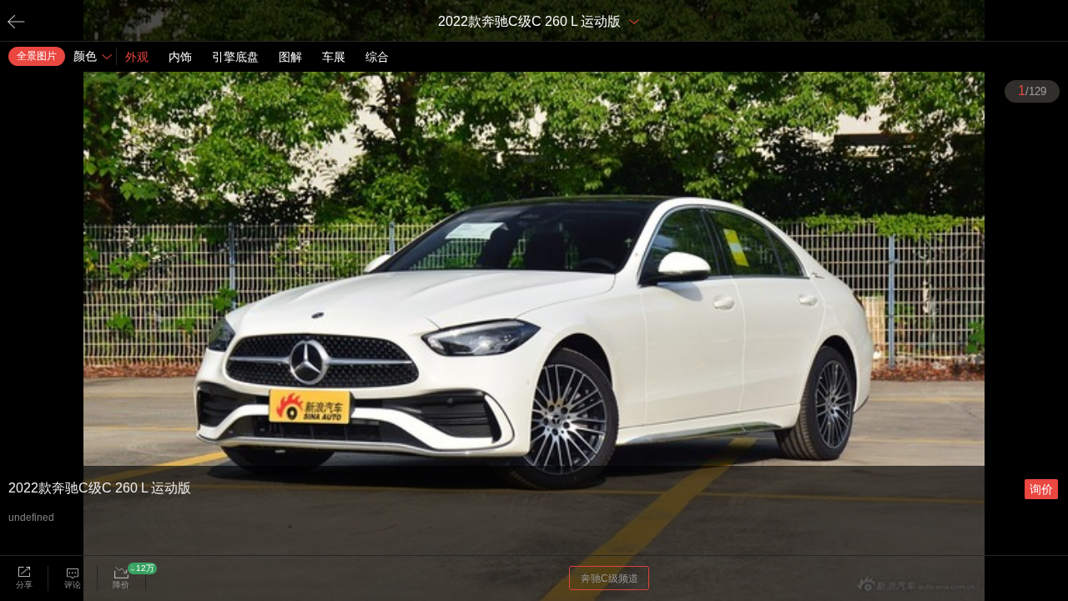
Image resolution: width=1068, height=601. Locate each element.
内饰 (180, 56)
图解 (290, 56)
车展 (333, 56)
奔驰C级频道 (609, 578)
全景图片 (37, 56)
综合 (377, 56)
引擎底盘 (235, 56)
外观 (137, 56)
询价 (1041, 489)
